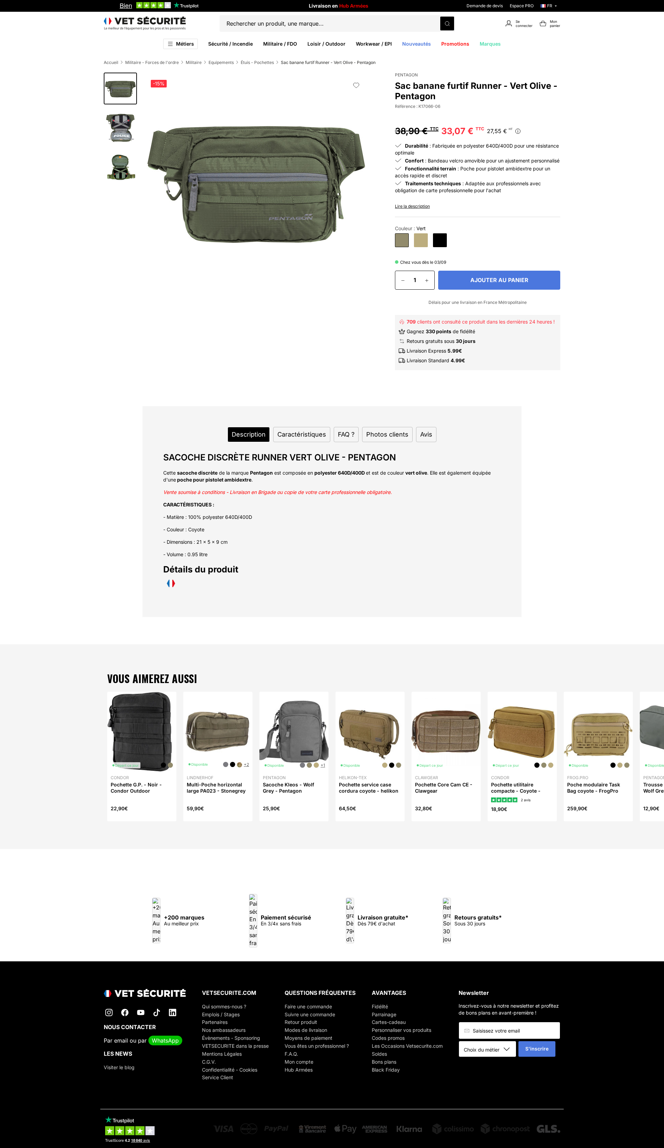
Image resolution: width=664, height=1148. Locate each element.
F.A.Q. (291, 1054)
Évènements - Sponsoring (231, 1038)
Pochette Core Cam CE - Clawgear (443, 788)
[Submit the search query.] (447, 23)
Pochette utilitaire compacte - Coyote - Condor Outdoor (516, 791)
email (121, 1040)
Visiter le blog (119, 1067)
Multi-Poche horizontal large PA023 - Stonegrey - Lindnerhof (216, 791)
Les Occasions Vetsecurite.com (407, 1046)
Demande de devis (485, 5)
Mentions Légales (222, 1054)
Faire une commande (308, 1006)
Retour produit (301, 1022)
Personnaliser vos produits (401, 1030)
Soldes (379, 1054)
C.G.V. (209, 1062)
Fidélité (380, 1006)
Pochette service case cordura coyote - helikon (368, 788)
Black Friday (386, 1070)
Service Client (217, 1077)
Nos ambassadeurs (224, 1030)
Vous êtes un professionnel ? (317, 1046)
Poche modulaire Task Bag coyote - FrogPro (593, 788)
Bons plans (384, 1062)
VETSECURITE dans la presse (235, 1046)
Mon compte (299, 1062)
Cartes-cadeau (389, 1022)
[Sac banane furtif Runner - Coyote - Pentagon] (421, 240)
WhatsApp (165, 1040)
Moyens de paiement (308, 1038)
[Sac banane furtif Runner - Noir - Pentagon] (440, 240)
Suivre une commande (310, 1014)
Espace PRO (522, 5)
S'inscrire (536, 1049)
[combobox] (490, 1049)
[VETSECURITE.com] (145, 23)
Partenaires (215, 1022)
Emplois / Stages (221, 1014)
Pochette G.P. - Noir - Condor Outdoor (136, 788)
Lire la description (412, 206)
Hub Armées (299, 1070)
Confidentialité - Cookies (229, 1070)
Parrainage (384, 1014)
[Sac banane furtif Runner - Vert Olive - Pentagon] (402, 240)
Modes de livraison (306, 1030)
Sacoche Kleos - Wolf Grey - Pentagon (288, 788)
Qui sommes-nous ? (224, 1006)
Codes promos (388, 1038)
